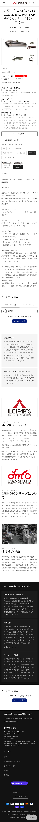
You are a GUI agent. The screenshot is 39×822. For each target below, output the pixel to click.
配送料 (5, 78)
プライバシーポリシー (11, 766)
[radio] (4, 148)
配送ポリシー (30, 814)
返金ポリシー (33, 811)
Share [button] (6, 173)
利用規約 (7, 775)
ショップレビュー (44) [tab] (28, 305)
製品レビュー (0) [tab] (10, 305)
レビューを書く (19, 321)
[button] (4, 3)
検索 (5, 757)
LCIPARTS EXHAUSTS (11, 811)
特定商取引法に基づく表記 (13, 761)
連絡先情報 (13, 817)
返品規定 (7, 770)
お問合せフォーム (10, 647)
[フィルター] (4, 311)
